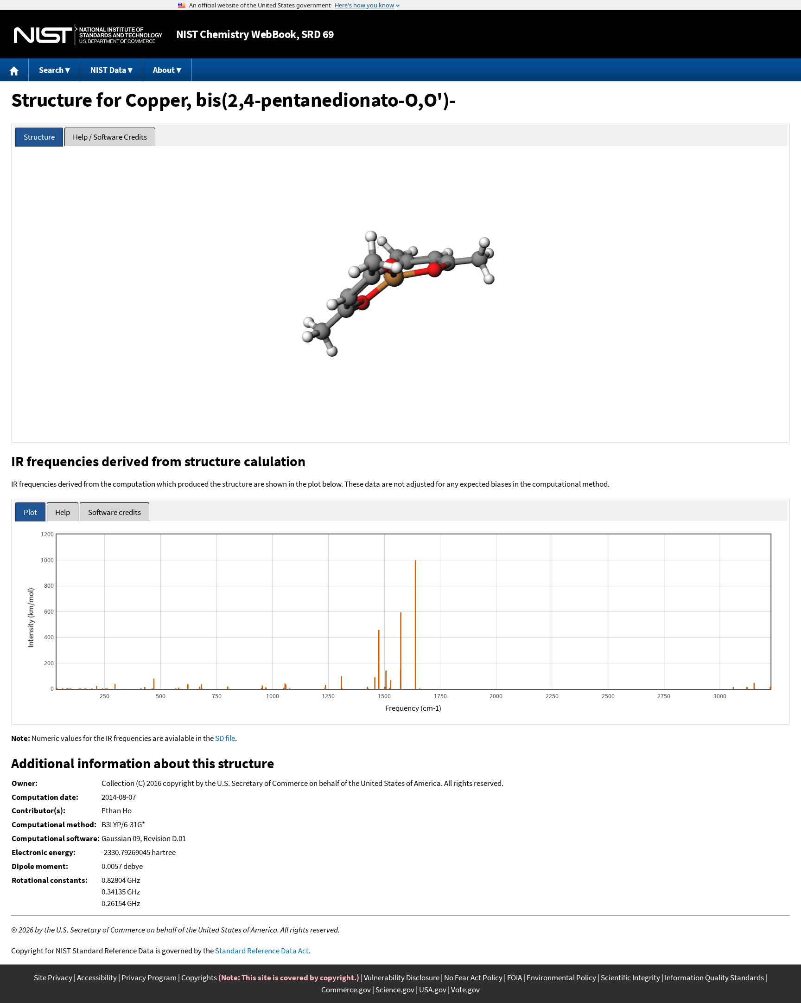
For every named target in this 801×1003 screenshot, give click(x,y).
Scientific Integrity (630, 977)
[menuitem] (14, 69)
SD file (225, 738)
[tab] (39, 137)
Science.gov (394, 989)
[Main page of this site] (14, 69)
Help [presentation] (62, 512)
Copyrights (199, 977)
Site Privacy (53, 977)
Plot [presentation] (30, 512)
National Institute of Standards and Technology (88, 34)
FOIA (514, 977)
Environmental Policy (561, 977)
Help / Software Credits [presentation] (110, 137)
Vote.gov (465, 989)
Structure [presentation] (39, 137)
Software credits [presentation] (114, 512)
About (164, 69)
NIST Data (108, 69)
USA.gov (432, 989)
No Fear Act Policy (473, 977)
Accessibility (97, 977)
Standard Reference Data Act (262, 950)
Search (51, 69)
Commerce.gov (346, 989)
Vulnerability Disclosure (401, 977)
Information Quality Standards (714, 977)
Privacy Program (149, 977)
